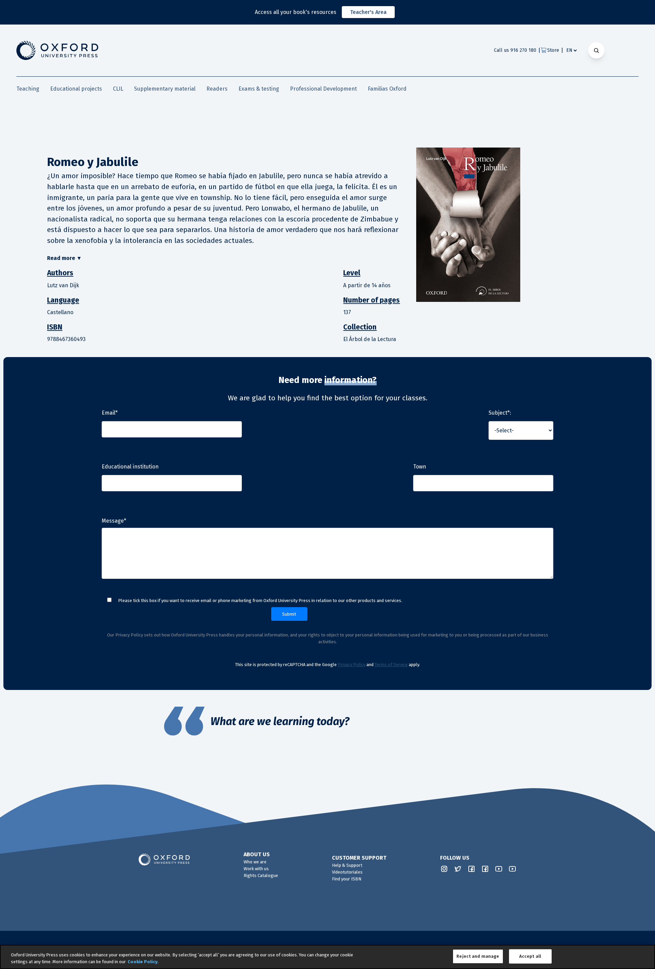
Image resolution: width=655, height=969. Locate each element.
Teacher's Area (368, 12)
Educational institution (130, 466)
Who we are (255, 861)
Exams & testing (258, 89)
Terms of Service (391, 664)
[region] (327, 957)
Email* (110, 413)
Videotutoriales (347, 872)
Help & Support (347, 865)
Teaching (27, 89)
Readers (217, 89)
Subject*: (500, 413)
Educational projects (76, 89)
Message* (114, 521)
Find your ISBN (346, 878)
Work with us (256, 868)
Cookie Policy (143, 961)
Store (553, 50)
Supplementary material (164, 89)
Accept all (530, 956)
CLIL (118, 89)
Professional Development (323, 89)
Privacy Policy (351, 664)
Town (419, 466)
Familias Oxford (387, 89)
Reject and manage (477, 956)
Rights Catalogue (261, 875)
